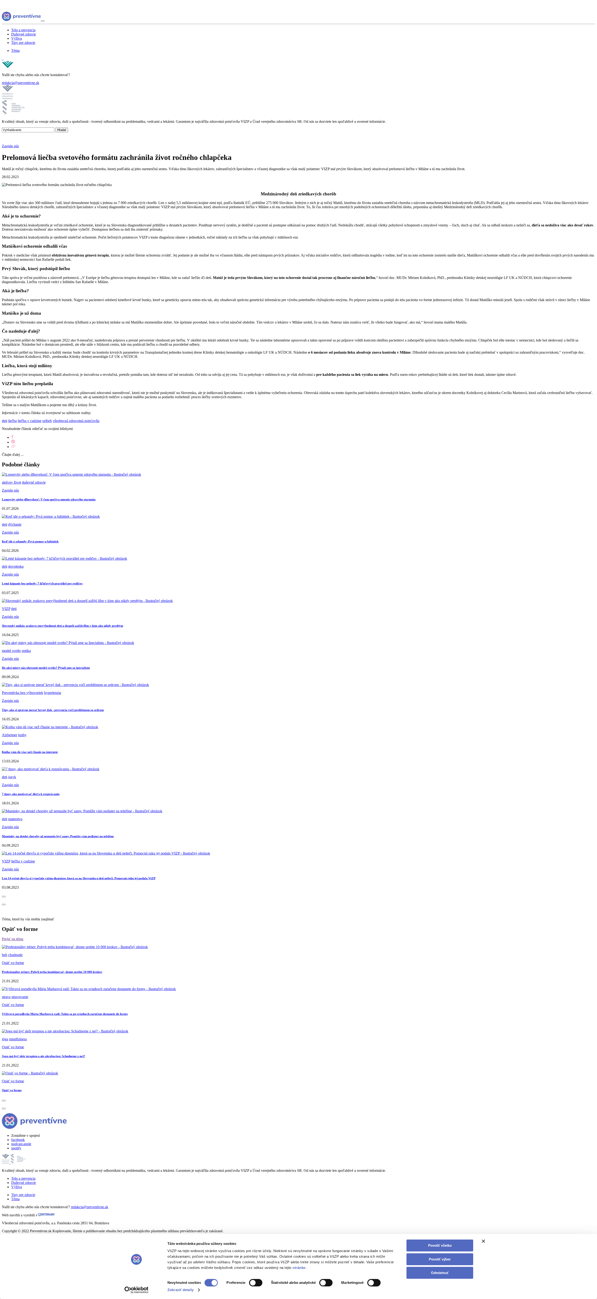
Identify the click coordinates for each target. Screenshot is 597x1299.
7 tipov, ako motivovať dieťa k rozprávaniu (30, 794)
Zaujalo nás (10, 146)
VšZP (6, 609)
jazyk (12, 777)
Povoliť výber (440, 1259)
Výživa (16, 38)
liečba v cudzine (30, 421)
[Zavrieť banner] (483, 1241)
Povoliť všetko (440, 1245)
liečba (12, 421)
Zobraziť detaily (180, 1290)
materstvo (15, 819)
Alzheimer (9, 735)
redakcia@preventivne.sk (20, 83)
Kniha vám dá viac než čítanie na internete (30, 752)
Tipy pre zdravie (23, 43)
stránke (298, 1268)
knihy (22, 735)
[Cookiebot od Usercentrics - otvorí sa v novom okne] (136, 1289)
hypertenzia (52, 693)
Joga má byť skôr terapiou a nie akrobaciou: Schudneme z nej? (43, 1056)
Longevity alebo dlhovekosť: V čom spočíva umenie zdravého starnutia (49, 499)
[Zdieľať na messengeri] (13, 442)
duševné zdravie (34, 482)
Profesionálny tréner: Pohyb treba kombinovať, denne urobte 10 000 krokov (52, 972)
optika (26, 651)
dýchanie (14, 524)
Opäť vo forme (13, 963)
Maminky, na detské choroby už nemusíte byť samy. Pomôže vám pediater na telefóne (58, 836)
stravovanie (19, 997)
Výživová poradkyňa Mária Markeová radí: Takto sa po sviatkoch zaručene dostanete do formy (65, 1014)
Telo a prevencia (23, 30)
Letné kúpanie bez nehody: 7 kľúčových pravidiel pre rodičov (42, 583)
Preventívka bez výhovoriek (22, 693)
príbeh (47, 421)
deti (4, 421)
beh (4, 955)
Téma (15, 51)
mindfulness (18, 1039)
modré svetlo (11, 651)
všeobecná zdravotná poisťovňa (76, 421)
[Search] (3, 58)
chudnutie (15, 955)
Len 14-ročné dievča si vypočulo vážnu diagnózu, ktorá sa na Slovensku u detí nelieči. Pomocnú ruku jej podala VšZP (79, 878)
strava (6, 997)
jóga (5, 1039)
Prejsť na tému (12, 939)
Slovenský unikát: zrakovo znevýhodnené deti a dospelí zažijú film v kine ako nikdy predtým (62, 625)
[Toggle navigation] (43, 21)
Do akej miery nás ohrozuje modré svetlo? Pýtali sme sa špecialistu (46, 667)
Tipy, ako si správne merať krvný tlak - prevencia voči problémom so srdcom (53, 710)
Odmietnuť (440, 1273)
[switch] (255, 1282)
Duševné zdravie (23, 34)
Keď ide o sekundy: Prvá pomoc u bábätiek (30, 541)
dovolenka (16, 566)
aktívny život (11, 482)
